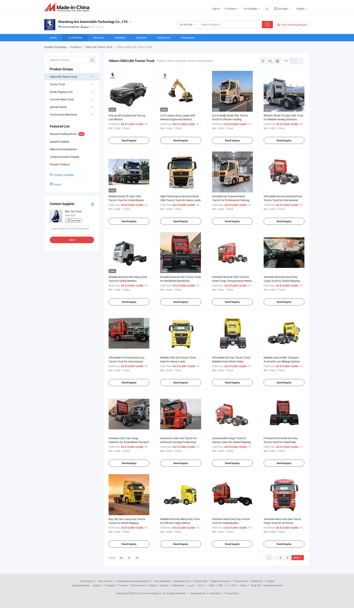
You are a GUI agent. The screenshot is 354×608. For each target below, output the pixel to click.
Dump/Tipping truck (61, 92)
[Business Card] (92, 203)
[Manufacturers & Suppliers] (68, 7)
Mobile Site (256, 581)
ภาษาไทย (231, 585)
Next (296, 557)
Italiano (153, 585)
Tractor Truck (57, 84)
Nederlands (178, 585)
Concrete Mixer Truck (62, 99)
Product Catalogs (64, 175)
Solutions (120, 37)
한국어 (201, 585)
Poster (57, 184)
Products (77, 37)
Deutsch (165, 585)
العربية (191, 585)
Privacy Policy (232, 593)
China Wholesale (162, 581)
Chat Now (75, 220)
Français (123, 585)
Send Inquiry (129, 140)
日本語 (211, 585)
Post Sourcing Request (294, 24)
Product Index (241, 581)
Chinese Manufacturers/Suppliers (133, 581)
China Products (105, 581)
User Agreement (198, 593)
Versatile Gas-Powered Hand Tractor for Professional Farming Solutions (230, 200)
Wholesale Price (182, 581)
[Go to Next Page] (300, 61)
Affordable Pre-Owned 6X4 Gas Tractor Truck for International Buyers (126, 361)
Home (53, 37)
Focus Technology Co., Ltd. (152, 593)
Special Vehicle (58, 107)
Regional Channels (220, 581)
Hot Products (86, 581)
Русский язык (138, 585)
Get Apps (282, 8)
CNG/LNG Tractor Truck (63, 76)
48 (137, 557)
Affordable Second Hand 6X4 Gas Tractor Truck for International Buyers (283, 200)
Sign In (216, 8)
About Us (98, 37)
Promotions (188, 37)
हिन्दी (221, 585)
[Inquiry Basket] (267, 8)
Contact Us (163, 37)
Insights (270, 581)
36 (129, 557)
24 (121, 557)
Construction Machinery (63, 114)
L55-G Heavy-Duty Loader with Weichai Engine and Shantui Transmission (177, 119)
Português (110, 585)
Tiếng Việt (255, 585)
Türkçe (243, 585)
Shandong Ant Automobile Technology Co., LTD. (93, 22)
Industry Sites (200, 581)
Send (72, 240)
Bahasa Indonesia (273, 585)
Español (97, 585)
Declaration (215, 593)
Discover (141, 37)
